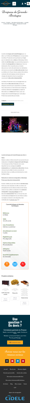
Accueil (3, 22)
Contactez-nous (7, 104)
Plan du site (13, 369)
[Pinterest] (23, 361)
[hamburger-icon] (14, 4)
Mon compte (18, 384)
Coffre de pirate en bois (5, 293)
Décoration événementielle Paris (15, 376)
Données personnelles (9, 373)
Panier (25, 384)
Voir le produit (5, 299)
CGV (15, 387)
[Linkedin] (18, 361)
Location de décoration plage (24, 291)
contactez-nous (13, 199)
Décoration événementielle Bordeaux (15, 380)
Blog (11, 384)
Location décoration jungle (24, 295)
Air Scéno (5, 384)
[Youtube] (12, 361)
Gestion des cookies (22, 373)
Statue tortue (24, 297)
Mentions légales (22, 369)
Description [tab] (15, 112)
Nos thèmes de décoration (17, 22)
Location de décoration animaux (24, 289)
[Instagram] (7, 361)
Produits (8, 22)
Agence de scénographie (15, 392)
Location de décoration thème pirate (15, 100)
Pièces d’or (15, 293)
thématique (13, 191)
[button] (28, 3)
